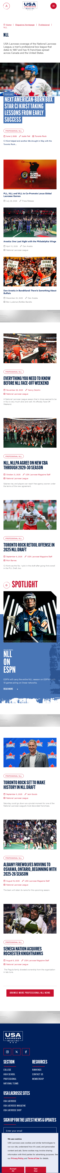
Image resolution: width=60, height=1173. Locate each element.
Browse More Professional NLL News (30, 993)
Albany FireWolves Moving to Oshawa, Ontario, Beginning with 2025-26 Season (30, 869)
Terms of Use (33, 1158)
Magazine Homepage (25, 24)
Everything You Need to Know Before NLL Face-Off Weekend (27, 381)
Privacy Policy (17, 1158)
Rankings (36, 1070)
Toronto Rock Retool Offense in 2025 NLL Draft (29, 548)
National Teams (10, 1084)
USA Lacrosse (9, 1101)
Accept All (13, 1170)
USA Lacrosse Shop (12, 1110)
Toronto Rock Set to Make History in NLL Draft (24, 785)
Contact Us (37, 1074)
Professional (44, 24)
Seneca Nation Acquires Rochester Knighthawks (23, 951)
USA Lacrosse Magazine (14, 1106)
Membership (38, 1079)
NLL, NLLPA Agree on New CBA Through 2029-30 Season (25, 466)
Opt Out (35, 1170)
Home (8, 24)
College (7, 1070)
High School (9, 1074)
